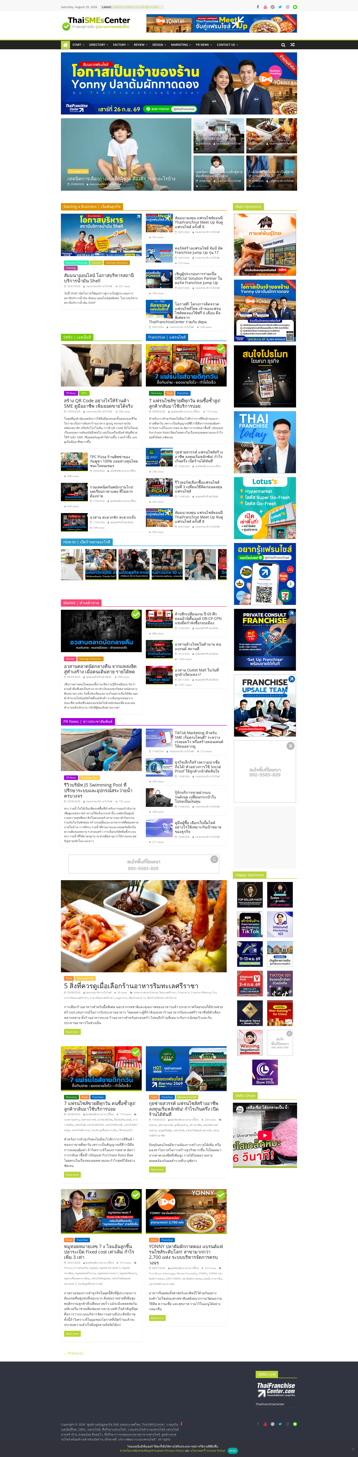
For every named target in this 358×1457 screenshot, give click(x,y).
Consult (96, 262)
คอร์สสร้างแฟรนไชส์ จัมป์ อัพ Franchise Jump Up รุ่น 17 (199, 250)
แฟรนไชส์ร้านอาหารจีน (161, 1284)
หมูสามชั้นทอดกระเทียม (77, 1278)
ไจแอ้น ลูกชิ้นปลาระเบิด (104, 1130)
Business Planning (76, 262)
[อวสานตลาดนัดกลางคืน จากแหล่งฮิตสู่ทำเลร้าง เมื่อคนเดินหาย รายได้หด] (101, 612)
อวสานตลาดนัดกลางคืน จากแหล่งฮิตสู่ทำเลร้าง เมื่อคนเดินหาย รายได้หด (100, 669)
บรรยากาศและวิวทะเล (146, 992)
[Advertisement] (265, 837)
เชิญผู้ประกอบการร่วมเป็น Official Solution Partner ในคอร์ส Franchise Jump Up (198, 278)
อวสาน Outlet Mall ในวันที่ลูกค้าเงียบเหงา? (197, 672)
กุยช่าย (152, 1125)
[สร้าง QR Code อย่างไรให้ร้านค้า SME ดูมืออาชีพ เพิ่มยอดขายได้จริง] (101, 346)
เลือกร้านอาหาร (136, 998)
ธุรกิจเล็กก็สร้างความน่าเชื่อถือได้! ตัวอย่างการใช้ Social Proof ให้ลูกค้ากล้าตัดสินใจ (198, 767)
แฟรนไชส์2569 (95, 1125)
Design (157, 45)
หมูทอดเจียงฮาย (128, 1273)
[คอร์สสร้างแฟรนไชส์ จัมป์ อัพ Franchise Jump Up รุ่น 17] (159, 246)
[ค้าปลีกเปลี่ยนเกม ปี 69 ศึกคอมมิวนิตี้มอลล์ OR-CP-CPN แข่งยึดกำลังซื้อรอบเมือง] (159, 612)
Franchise (183, 393)
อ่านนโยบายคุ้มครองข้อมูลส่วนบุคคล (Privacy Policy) (152, 1450)
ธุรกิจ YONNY (173, 1278)
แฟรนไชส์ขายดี (113, 1125)
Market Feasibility (187, 1273)
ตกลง (233, 1450)
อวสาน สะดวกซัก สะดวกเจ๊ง (113, 517)
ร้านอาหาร (183, 992)
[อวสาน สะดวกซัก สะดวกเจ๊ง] (74, 515)
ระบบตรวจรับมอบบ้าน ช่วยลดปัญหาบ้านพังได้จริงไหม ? (135, 9)
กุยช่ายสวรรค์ (88, 1119)
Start (77, 45)
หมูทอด (94, 1268)
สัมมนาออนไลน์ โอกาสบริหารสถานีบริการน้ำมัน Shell (99, 278)
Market (70, 658)
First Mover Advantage (162, 1273)
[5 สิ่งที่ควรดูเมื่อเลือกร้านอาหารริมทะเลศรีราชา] (271, 120)
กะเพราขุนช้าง (72, 1119)
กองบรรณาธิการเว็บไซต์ (115, 184)
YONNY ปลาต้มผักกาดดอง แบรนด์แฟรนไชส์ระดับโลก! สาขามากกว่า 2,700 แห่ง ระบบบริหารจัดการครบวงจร (186, 1254)
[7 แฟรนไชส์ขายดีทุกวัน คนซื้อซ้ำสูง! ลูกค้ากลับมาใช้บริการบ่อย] (186, 346)
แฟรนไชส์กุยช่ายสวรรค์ (198, 1130)
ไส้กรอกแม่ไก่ (126, 1130)
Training (71, 268)
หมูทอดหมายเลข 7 (107, 1273)
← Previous (73, 1353)
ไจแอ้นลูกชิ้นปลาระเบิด (90, 1284)
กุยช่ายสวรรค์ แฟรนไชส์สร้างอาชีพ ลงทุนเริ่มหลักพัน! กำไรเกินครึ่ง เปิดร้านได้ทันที (199, 456)
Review (139, 45)
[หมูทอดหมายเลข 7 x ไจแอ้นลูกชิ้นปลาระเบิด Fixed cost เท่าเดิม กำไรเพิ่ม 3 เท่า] (101, 1191)
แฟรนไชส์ (80, 1125)
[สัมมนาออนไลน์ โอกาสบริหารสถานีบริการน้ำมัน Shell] (101, 216)
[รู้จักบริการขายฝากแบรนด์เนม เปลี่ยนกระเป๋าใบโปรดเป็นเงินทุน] (159, 790)
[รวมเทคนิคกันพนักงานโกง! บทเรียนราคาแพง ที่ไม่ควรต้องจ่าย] (74, 485)
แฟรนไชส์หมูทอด (100, 1278)
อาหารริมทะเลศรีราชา (102, 998)
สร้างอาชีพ (195, 1125)
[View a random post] (292, 45)
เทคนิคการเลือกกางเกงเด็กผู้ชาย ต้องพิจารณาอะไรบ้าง (219, 174)
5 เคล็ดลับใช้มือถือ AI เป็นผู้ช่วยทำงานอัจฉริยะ (271, 174)
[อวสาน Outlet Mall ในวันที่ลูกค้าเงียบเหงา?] (159, 668)
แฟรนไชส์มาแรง (81, 1130)
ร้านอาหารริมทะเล (201, 992)
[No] (353, 1449)
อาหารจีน (216, 1278)
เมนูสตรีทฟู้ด (165, 1130)
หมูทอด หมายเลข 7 (109, 1268)
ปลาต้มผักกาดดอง (192, 1278)
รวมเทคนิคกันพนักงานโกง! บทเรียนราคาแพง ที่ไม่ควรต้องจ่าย (111, 491)
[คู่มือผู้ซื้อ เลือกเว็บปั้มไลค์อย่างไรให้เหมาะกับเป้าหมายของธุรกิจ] (159, 821)
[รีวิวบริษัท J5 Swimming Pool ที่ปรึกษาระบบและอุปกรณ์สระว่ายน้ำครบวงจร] (101, 731)
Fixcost (68, 1268)
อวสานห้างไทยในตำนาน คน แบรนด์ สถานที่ (198, 646)
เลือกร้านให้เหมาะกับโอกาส (161, 998)
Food (169, 393)
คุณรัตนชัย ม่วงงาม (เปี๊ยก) (123, 470)
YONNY (203, 1273)
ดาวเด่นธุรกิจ (81, 1268)
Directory (97, 45)
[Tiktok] (273, 7)
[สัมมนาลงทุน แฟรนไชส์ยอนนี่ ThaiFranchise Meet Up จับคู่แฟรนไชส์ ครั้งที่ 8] (159, 216)
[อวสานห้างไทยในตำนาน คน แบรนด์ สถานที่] (159, 642)
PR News (202, 45)
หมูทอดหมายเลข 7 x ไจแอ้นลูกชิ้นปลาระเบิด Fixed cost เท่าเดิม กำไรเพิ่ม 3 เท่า (99, 1251)
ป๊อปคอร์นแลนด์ (122, 1119)
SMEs (84, 393)
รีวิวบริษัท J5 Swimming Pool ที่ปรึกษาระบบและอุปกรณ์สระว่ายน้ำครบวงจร (98, 790)
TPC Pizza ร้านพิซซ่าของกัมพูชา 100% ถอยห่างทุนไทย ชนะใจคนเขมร (114, 461)
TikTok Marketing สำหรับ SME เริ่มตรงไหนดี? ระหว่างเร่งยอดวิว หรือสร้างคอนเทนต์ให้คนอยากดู (199, 739)
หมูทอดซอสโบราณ (85, 1273)
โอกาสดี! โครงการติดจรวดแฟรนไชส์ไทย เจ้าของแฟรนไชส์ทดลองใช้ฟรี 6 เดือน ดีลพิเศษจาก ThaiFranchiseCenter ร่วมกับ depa (185, 312)
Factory (119, 45)
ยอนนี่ (206, 1278)
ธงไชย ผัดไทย (104, 1119)
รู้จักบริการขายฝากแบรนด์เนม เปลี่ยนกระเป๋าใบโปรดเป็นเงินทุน (195, 797)
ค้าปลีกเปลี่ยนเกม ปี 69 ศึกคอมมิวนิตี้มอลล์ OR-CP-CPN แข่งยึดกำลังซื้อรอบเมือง (198, 618)
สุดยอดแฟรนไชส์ (187, 1097)
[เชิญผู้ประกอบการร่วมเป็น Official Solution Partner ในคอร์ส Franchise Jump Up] (159, 272)
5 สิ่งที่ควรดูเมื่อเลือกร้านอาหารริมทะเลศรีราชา (271, 136)
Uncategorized (90, 171)
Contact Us (226, 45)
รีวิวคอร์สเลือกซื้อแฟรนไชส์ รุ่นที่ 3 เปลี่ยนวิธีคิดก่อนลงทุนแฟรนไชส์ (198, 487)
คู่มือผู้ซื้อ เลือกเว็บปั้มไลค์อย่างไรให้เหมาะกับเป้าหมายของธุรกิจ (198, 827)
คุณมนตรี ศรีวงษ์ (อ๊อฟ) (121, 522)
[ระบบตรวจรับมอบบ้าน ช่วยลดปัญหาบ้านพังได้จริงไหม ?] (138, 154)
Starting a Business (117, 262)
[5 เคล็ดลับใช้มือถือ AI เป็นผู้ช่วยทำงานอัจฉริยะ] (271, 158)
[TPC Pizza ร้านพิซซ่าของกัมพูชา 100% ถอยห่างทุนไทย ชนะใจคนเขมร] (74, 455)
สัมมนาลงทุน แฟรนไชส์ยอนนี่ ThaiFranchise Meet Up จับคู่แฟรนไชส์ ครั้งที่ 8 (199, 222)
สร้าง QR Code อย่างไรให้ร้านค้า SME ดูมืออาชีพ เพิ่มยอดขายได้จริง (98, 403)
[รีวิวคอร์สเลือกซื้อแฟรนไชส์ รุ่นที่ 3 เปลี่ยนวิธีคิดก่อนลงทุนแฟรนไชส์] (159, 480)
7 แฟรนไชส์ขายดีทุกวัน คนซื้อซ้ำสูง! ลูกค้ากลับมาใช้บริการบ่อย (184, 403)
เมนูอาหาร (121, 998)
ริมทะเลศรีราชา (167, 992)
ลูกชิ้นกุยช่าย (181, 1125)
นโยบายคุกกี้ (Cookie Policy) (207, 1450)
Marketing (179, 45)
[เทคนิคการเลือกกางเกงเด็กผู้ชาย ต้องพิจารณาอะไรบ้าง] (219, 158)
